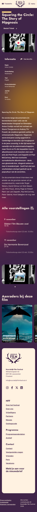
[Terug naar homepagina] (20, 3)
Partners (9, 416)
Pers (8, 460)
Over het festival (13, 405)
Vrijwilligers (11, 413)
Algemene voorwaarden (7, 504)
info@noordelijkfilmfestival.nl (16, 380)
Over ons (9, 409)
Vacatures (10, 463)
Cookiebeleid (4, 502)
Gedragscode (11, 424)
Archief (9, 438)
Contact (9, 449)
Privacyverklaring (5, 500)
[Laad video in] (18, 43)
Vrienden (9, 456)
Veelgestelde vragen (14, 452)
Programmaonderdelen (15, 434)
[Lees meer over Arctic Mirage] (17, 324)
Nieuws (9, 420)
